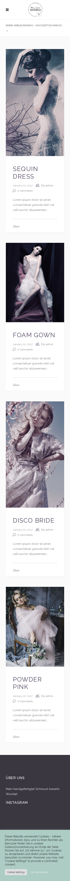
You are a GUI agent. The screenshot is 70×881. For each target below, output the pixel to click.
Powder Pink (27, 683)
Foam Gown (34, 335)
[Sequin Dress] (35, 102)
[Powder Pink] (35, 626)
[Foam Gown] (35, 282)
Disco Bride (34, 520)
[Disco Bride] (35, 454)
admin (49, 185)
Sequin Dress (25, 172)
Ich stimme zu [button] (39, 872)
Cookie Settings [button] (16, 872)
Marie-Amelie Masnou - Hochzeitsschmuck (34, 25)
